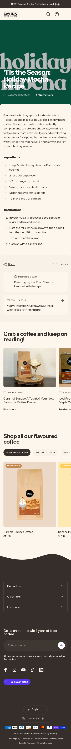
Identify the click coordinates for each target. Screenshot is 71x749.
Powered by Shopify (47, 733)
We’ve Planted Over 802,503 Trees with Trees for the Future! (30, 308)
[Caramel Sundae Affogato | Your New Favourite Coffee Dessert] (29, 367)
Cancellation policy (45, 743)
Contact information (27, 743)
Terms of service (41, 739)
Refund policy (14, 739)
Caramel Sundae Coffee (18, 531)
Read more (9, 409)
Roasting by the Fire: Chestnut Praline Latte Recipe (34, 284)
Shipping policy (56, 739)
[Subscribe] (61, 645)
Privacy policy (27, 739)
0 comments (62, 264)
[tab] (17, 452)
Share (11, 264)
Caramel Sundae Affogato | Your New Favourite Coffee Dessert (28, 400)
